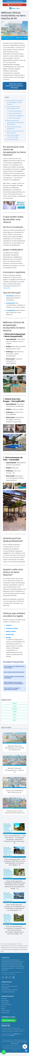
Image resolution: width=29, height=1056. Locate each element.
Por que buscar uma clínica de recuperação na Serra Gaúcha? (15, 102)
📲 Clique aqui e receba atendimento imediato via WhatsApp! (14, 86)
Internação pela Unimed (8, 992)
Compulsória (10, 310)
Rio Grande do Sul (6, 1004)
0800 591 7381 (5, 1026)
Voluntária (10, 296)
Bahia (3, 1008)
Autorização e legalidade (16, 116)
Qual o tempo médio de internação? (14, 672)
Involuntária (10, 303)
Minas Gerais (4, 1000)
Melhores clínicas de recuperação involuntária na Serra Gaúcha (15, 122)
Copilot (14, 711)
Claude (14, 706)
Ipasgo (8, 637)
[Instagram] (2, 977)
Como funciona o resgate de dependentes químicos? (12, 688)
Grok (14, 717)
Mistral (14, 720)
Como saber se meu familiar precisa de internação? (14, 667)
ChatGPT (14, 703)
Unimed (9, 625)
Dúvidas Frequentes (12, 139)
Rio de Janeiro (5, 1002)
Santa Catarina (5, 1010)
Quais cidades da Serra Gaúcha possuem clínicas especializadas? (13, 683)
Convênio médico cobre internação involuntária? (14, 677)
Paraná (3, 1006)
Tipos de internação (14, 118)
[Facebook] (13, 977)
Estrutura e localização (15, 111)
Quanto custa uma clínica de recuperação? (9, 987)
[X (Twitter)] (10, 977)
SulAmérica (10, 634)
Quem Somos (5, 984)
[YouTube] (6, 977)
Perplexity (14, 708)
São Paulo (4, 998)
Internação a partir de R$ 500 (9, 990)
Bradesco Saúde (12, 628)
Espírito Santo (5, 1012)
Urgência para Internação (15, 4)
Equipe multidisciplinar (15, 113)
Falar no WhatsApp (9, 1020)
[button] (3, 1052)
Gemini (14, 714)
